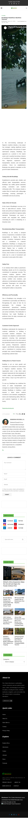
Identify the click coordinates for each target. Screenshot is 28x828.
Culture (4, 751)
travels (12, 408)
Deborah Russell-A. (17, 419)
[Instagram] (14, 3)
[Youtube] (18, 3)
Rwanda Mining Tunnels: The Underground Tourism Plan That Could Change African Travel (8, 602)
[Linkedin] (16, 3)
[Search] (26, 8)
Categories (6, 659)
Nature (4, 408)
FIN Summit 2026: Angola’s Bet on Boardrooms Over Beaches (19, 600)
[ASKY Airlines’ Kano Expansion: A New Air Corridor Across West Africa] (8, 611)
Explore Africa (6, 743)
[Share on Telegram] (22, 414)
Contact (4, 726)
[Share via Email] (24, 414)
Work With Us (6, 722)
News (3, 759)
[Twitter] (11, 3)
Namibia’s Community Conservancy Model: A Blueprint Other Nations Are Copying (8, 640)
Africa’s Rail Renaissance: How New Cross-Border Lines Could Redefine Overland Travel (20, 621)
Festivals (4, 763)
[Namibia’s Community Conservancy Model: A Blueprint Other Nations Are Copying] (8, 631)
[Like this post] (14, 414)
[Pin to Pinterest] (19, 414)
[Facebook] (9, 3)
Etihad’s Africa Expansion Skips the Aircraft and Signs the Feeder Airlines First (13, 584)
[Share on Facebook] (16, 414)
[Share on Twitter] (17, 414)
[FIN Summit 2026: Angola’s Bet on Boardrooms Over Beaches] (20, 592)
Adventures (5, 747)
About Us (4, 718)
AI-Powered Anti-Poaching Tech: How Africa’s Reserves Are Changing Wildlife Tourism (19, 640)
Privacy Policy (6, 730)
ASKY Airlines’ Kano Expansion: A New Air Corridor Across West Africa (8, 620)
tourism (8, 408)
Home (4, 714)
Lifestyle (4, 755)
